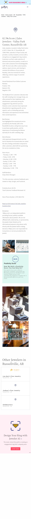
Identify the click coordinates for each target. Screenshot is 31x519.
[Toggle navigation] (27, 7)
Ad (29, 452)
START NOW (15, 449)
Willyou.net (6, 213)
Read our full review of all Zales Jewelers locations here (14, 205)
